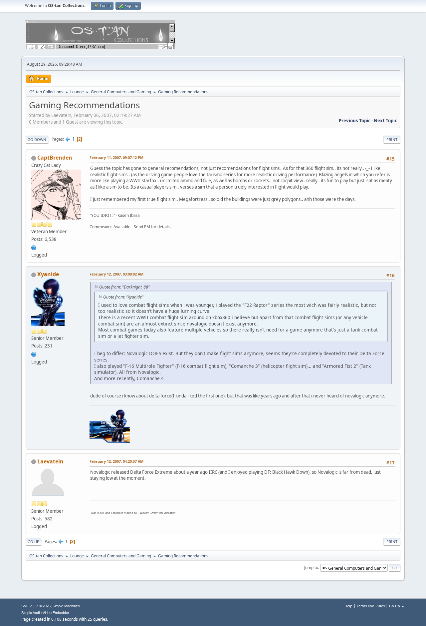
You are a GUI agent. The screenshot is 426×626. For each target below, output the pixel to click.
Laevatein (50, 461)
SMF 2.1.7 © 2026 (36, 606)
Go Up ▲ (397, 605)
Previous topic (354, 121)
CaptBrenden (54, 157)
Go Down (37, 139)
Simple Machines (66, 606)
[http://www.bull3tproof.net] (34, 353)
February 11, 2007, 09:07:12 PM (116, 157)
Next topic (385, 121)
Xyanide (48, 274)
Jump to (311, 567)
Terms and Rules (371, 605)
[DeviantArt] (34, 247)
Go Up (33, 541)
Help (348, 605)
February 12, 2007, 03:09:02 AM (116, 274)
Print (391, 139)
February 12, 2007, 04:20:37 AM (116, 461)
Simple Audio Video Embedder (45, 613)
